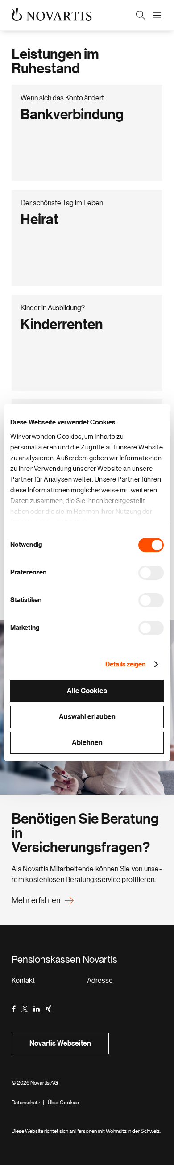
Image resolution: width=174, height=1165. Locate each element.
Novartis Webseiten (60, 1043)
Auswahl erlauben (87, 716)
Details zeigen (125, 664)
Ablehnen (87, 742)
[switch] (151, 573)
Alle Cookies (87, 691)
